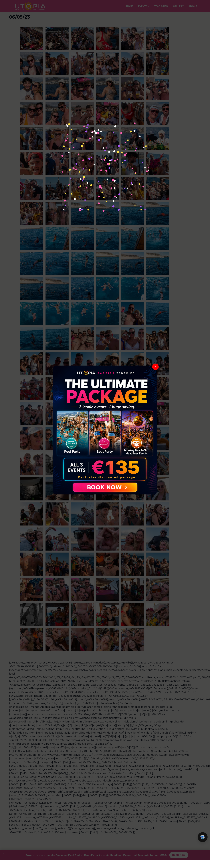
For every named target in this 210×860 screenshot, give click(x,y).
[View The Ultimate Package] (105, 430)
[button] (203, 837)
